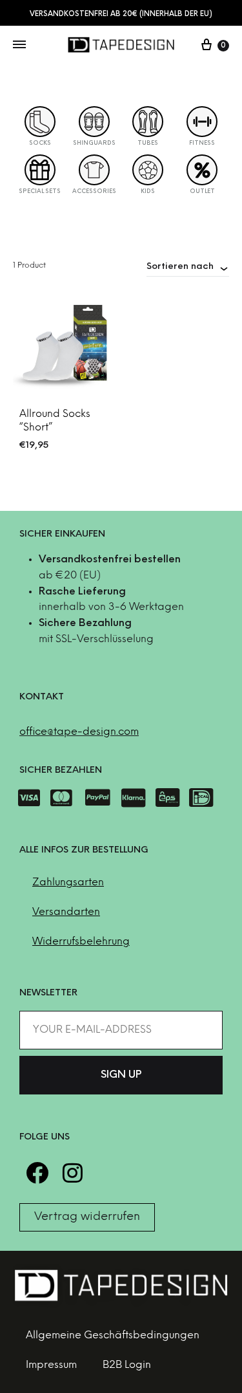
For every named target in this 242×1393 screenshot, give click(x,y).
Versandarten (66, 912)
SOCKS (40, 143)
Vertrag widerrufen (87, 1217)
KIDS (148, 191)
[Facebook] (37, 1172)
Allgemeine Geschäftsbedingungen (112, 1335)
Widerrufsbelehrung (81, 941)
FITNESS (202, 143)
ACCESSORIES (94, 191)
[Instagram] (72, 1172)
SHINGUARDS (94, 143)
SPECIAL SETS (40, 191)
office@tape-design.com (79, 731)
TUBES (147, 143)
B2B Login (127, 1365)
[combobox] (187, 266)
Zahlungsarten (68, 882)
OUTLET (202, 191)
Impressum (51, 1365)
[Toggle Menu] (19, 46)
